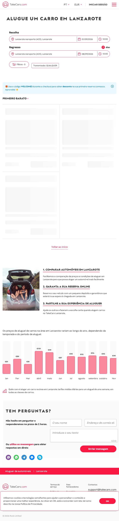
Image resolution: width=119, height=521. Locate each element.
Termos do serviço (55, 486)
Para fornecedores (72, 486)
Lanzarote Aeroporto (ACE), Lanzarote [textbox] (33, 39)
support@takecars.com (102, 489)
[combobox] (45, 39)
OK (107, 501)
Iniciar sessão (98, 4)
